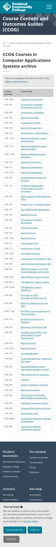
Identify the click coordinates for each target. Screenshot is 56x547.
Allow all (35, 529)
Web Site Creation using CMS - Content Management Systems (35, 270)
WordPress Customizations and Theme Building (35, 312)
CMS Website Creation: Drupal (35, 277)
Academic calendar (11, 471)
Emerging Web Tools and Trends (36, 408)
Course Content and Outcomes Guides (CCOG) (26, 24)
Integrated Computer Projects (34, 403)
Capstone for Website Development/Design (31, 428)
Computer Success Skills (32, 99)
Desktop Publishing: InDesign (34, 384)
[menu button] (49, 7)
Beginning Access (29, 214)
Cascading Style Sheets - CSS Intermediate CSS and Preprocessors (34, 335)
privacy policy (31, 521)
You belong (8, 494)
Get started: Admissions (14, 461)
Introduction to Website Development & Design (32, 106)
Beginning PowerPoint (31, 128)
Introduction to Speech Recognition (31, 221)
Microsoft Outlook (29, 227)
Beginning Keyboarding (32, 167)
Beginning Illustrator (30, 390)
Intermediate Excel (29, 243)
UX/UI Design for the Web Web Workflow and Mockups (34, 396)
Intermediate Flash (29, 413)
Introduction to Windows (32, 112)
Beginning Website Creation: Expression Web (34, 147)
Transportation (36, 462)
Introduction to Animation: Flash (36, 258)
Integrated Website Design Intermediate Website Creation (35, 368)
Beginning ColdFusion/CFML (34, 327)
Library (32, 467)
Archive (6, 46)
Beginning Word (28, 343)
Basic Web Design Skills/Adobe (35, 209)
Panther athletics (10, 499)
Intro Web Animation (30, 253)
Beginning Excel (28, 233)
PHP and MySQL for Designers (35, 374)
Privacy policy (35, 499)
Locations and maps (38, 457)
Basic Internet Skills (30, 117)
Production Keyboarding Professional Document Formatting (32, 188)
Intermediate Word (29, 353)
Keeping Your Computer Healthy (36, 204)
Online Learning (10, 476)
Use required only (14, 529)
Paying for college (11, 466)
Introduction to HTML (31, 122)
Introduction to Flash (30, 248)
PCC (5, 43)
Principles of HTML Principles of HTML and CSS (33, 296)
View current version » (16, 81)
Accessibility (35, 494)
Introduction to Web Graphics (34, 133)
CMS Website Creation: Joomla (35, 282)
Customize (11, 539)
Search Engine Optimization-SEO (36, 263)
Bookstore (34, 472)
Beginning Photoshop (31, 162)
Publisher (25, 379)
